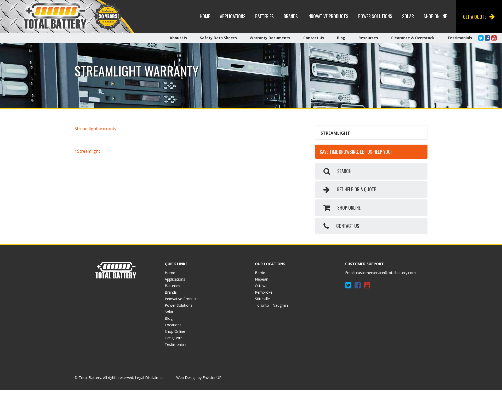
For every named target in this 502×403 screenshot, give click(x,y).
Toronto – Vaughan (271, 305)
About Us (178, 37)
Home (205, 16)
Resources (368, 37)
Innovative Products (327, 16)
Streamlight (88, 151)
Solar (408, 16)
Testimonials (459, 37)
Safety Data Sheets (218, 37)
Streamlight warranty (95, 129)
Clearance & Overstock (413, 37)
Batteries (264, 16)
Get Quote (173, 337)
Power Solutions (375, 16)
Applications (233, 16)
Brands (291, 16)
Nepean (261, 279)
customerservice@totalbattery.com (386, 272)
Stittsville (262, 298)
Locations (173, 324)
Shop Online (435, 16)
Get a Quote (474, 16)
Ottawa (261, 285)
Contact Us (313, 37)
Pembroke (263, 292)
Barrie (260, 272)
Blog (341, 37)
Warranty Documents (270, 37)
